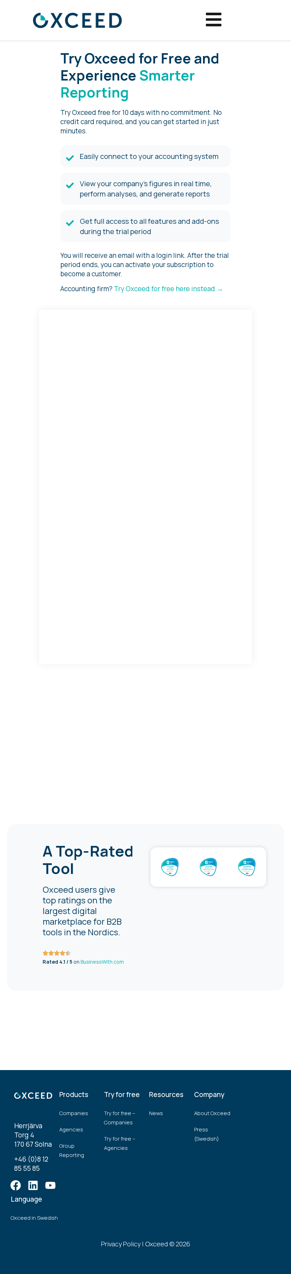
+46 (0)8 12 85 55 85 (31, 1163)
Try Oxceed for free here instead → (168, 288)
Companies (73, 1113)
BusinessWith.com (102, 961)
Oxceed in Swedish (34, 1218)
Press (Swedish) (206, 1134)
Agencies (71, 1129)
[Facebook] (15, 1185)
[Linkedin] (33, 1185)
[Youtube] (50, 1185)
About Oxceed (212, 1113)
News (156, 1113)
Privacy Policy (121, 1244)
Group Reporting (71, 1150)
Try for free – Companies (119, 1117)
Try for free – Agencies (119, 1143)
